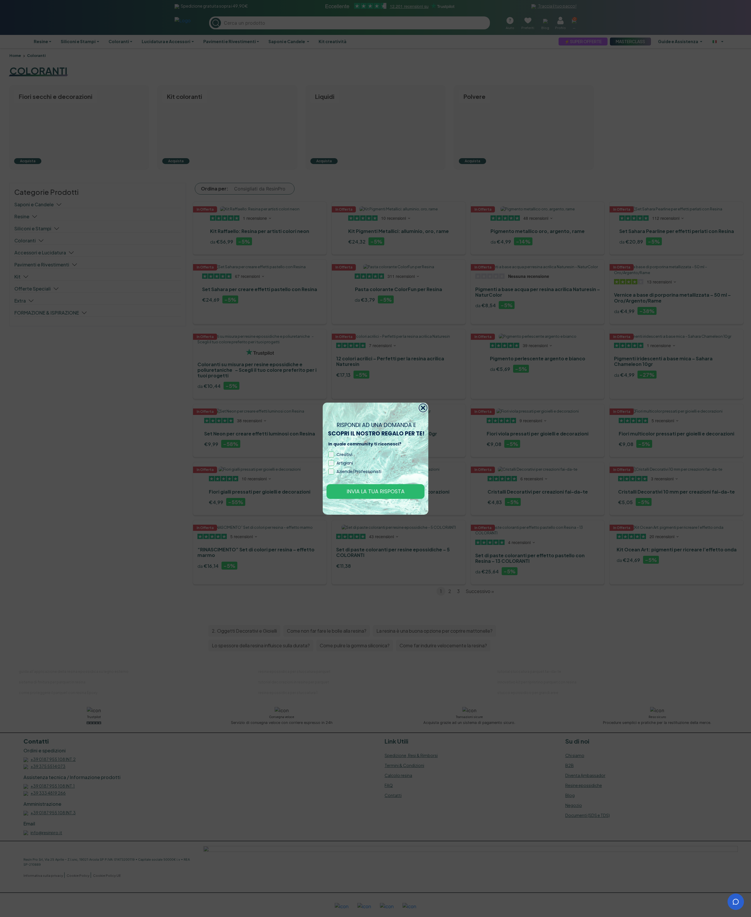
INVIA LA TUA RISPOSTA (376, 491)
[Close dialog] (423, 408)
